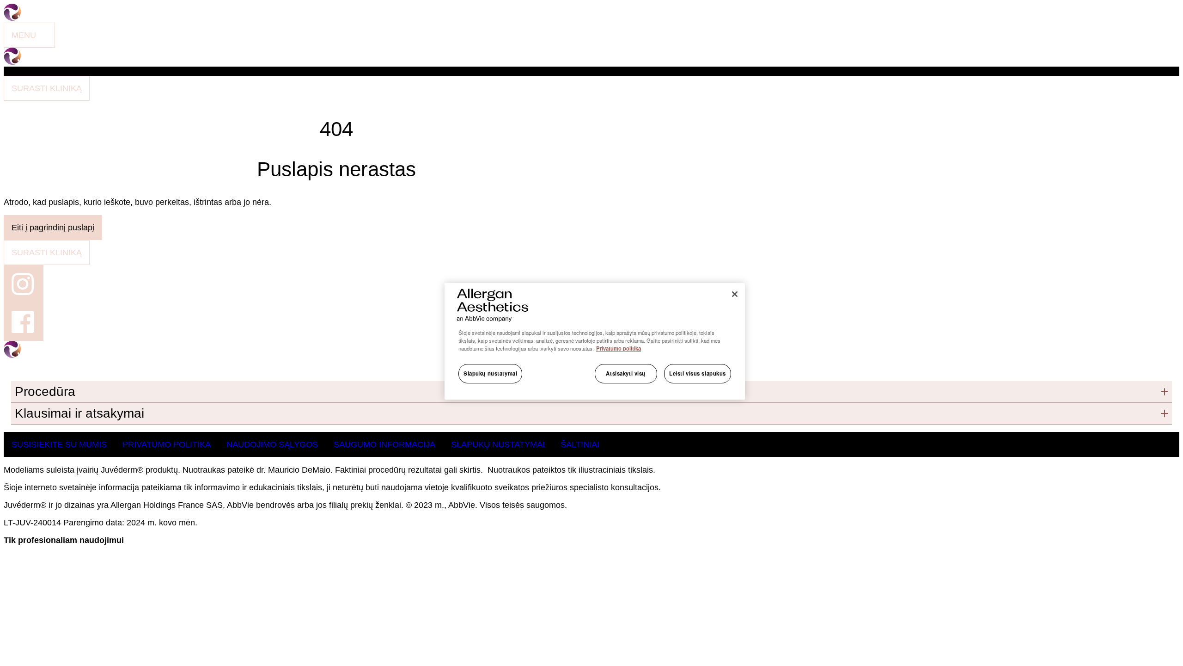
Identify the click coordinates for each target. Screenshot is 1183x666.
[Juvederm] (45, 62)
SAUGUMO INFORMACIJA (384, 444)
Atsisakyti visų (626, 373)
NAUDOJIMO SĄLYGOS (272, 444)
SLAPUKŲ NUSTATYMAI (498, 444)
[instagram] (23, 284)
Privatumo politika (618, 348)
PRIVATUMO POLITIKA (166, 444)
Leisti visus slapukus (697, 373)
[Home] (45, 18)
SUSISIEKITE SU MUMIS (59, 444)
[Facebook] (23, 322)
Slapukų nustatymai (490, 373)
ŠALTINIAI (580, 444)
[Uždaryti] (735, 294)
